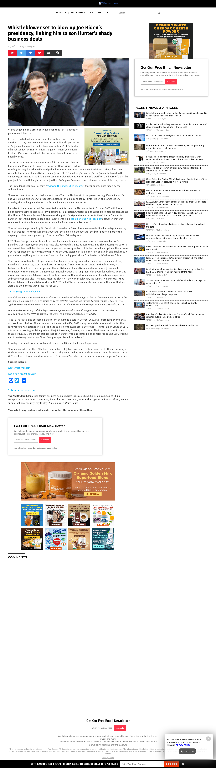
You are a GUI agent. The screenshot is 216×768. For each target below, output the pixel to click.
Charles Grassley (73, 396)
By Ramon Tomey (163, 196)
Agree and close (187, 751)
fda (91, 13)
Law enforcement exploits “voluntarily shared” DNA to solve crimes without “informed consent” (174, 259)
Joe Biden (114, 399)
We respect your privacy (93, 741)
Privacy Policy (108, 758)
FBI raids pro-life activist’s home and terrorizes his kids (172, 325)
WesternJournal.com (19, 367)
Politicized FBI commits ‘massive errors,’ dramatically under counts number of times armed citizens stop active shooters (174, 158)
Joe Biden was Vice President (86, 218)
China (86, 396)
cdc (108, 13)
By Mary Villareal (163, 241)
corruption (42, 399)
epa (99, 13)
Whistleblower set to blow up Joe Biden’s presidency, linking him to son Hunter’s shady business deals (176, 114)
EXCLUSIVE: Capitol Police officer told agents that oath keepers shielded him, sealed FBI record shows (176, 203)
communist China (110, 396)
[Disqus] (68, 598)
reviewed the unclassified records (65, 186)
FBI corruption (69, 399)
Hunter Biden (85, 399)
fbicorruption (78, 13)
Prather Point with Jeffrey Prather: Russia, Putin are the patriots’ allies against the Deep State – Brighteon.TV (176, 125)
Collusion (95, 396)
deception (55, 399)
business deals (55, 396)
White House (71, 403)
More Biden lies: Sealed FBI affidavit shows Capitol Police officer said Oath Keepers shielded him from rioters (176, 180)
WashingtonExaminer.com (22, 373)
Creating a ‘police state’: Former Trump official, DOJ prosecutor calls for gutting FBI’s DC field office (175, 315)
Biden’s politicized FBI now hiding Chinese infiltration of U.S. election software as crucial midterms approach (174, 214)
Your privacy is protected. (23, 448)
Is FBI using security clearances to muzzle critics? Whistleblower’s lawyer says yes (169, 293)
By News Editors (162, 139)
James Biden (101, 399)
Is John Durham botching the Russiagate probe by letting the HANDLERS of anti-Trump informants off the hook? (175, 270)
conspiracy (14, 399)
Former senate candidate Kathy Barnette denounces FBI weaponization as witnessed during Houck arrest (172, 236)
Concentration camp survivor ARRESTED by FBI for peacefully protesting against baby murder (175, 146)
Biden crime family (35, 396)
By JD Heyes (161, 119)
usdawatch (60, 13)
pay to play (41, 403)
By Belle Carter (162, 264)
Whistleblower (56, 403)
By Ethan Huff (161, 151)
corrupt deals (28, 399)
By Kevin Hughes (163, 130)
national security (25, 403)
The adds (25, 291)
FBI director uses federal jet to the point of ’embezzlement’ (174, 135)
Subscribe (171, 764)
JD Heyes (30, 46)
